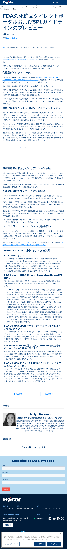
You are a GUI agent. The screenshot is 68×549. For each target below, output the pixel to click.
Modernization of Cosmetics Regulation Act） (21, 60)
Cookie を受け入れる (54, 544)
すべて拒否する (40, 544)
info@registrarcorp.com (25, 508)
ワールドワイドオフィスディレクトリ (48, 508)
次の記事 (48, 394)
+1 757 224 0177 (8, 508)
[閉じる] (61, 534)
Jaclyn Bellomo (12, 38)
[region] (32, 540)
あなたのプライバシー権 (11, 544)
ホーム (5, 47)
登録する (8, 525)
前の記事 (18, 394)
